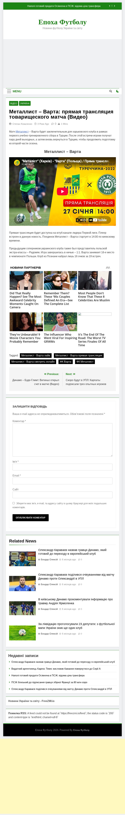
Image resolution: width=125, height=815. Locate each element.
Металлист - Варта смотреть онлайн (33, 361)
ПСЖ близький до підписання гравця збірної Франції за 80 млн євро (62, 6)
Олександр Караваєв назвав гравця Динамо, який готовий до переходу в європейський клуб (63, 661)
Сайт (16, 489)
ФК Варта (65, 361)
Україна (24, 103)
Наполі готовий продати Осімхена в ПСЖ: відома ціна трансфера (47, 675)
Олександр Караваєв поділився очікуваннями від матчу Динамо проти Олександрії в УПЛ (61, 689)
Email (17, 475)
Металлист (22, 131)
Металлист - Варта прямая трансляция (78, 355)
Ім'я (16, 461)
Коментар (19, 421)
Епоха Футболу (62, 22)
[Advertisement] (62, 64)
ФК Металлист (84, 361)
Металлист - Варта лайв (35, 355)
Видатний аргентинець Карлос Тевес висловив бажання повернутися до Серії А (56, 668)
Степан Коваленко (22, 124)
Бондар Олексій (49, 559)
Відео (13, 103)
